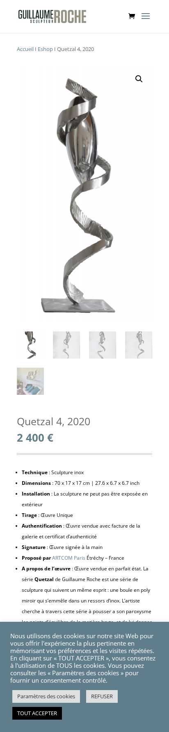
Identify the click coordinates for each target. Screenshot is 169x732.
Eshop (45, 49)
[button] (139, 79)
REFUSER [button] (102, 696)
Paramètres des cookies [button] (46, 696)
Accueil (25, 49)
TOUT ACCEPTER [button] (37, 713)
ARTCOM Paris (68, 557)
